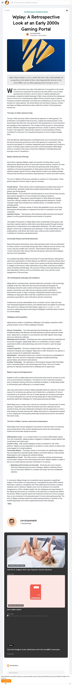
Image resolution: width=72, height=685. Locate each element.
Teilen (8, 10)
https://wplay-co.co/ (50, 307)
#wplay (9, 503)
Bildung (11, 645)
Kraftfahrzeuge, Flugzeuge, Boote (36, 12)
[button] (40, 2)
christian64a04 (35, 33)
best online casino (14, 609)
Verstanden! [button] (6, 681)
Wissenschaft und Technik (16, 605)
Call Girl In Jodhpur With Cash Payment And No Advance (29, 570)
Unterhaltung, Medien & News (16, 565)
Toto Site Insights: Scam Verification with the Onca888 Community (33, 649)
